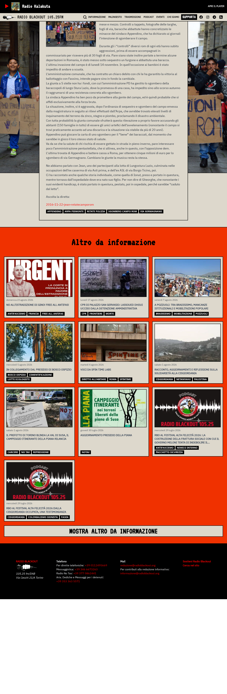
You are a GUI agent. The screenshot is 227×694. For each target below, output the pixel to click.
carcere (13, 452)
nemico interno (187, 447)
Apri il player (216, 6)
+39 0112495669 (96, 565)
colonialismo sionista (43, 517)
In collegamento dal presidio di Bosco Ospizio (38, 369)
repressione (41, 452)
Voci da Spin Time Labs (95, 369)
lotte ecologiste (19, 379)
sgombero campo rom (122, 211)
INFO (97, 16)
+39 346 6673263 (86, 569)
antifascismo (16, 313)
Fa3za (64, 517)
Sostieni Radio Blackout (197, 561)
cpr (84, 313)
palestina (200, 379)
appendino (54, 211)
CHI (173, 16)
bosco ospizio (17, 374)
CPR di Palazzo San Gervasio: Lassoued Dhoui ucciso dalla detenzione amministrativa (111, 306)
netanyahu (183, 379)
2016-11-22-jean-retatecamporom (70, 204)
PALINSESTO (115, 16)
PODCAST (149, 16)
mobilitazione (183, 313)
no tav (25, 452)
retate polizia (96, 211)
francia (34, 313)
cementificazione (40, 374)
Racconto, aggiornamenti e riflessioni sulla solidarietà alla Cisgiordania (186, 371)
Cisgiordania (164, 379)
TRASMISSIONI (132, 16)
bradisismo (163, 313)
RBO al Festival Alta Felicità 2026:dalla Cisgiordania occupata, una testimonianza (36, 510)
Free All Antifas (52, 313)
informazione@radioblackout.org (139, 573)
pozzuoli (201, 313)
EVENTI (160, 16)
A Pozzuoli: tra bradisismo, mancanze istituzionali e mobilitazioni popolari (181, 306)
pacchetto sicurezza (169, 452)
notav (86, 452)
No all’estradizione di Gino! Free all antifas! (37, 304)
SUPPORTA (189, 17)
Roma (112, 379)
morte (110, 313)
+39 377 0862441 (84, 573)
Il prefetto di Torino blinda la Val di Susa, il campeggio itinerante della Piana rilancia (37, 436)
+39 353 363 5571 (68, 581)
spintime (125, 379)
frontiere (96, 313)
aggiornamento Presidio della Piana (106, 435)
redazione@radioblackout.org (137, 565)
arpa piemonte (74, 211)
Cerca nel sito (191, 565)
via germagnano (151, 211)
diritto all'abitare (94, 379)
